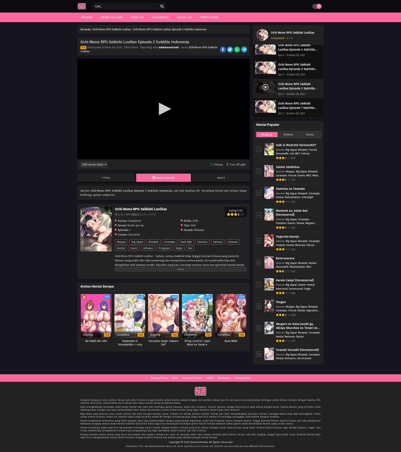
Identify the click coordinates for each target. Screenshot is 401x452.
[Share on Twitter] (230, 49)
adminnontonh (169, 47)
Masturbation (292, 197)
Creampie (169, 241)
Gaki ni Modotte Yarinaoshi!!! (296, 145)
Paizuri (310, 245)
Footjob (280, 245)
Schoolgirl (307, 197)
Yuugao (281, 302)
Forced (313, 149)
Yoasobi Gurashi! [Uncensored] (297, 350)
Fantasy (217, 241)
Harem (301, 175)
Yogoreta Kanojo (287, 236)
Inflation (148, 248)
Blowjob (153, 241)
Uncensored (296, 288)
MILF (297, 153)
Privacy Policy (159, 377)
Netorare (300, 245)
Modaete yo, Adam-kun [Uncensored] (292, 213)
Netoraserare (285, 258)
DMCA (210, 377)
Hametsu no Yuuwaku (290, 189)
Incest (134, 248)
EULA (175, 377)
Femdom (281, 223)
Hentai (121, 248)
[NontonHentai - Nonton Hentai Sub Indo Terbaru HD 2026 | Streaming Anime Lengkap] (81, 9)
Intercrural (282, 288)
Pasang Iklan (242, 377)
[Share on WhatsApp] (237, 49)
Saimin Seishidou (287, 167)
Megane (310, 223)
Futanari (233, 241)
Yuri (190, 248)
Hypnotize (312, 310)
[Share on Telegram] (244, 49)
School (305, 153)
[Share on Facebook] (223, 49)
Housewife (282, 153)
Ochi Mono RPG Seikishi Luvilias (292, 32)
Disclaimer (224, 377)
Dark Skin (186, 241)
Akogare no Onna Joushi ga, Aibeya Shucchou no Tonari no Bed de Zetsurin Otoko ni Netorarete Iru (296, 326)
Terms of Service (192, 377)
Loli (292, 153)
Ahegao (121, 241)
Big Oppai (137, 241)
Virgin (179, 248)
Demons (202, 241)
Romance (290, 358)
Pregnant (164, 248)
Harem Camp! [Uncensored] (295, 280)
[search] (162, 6)
